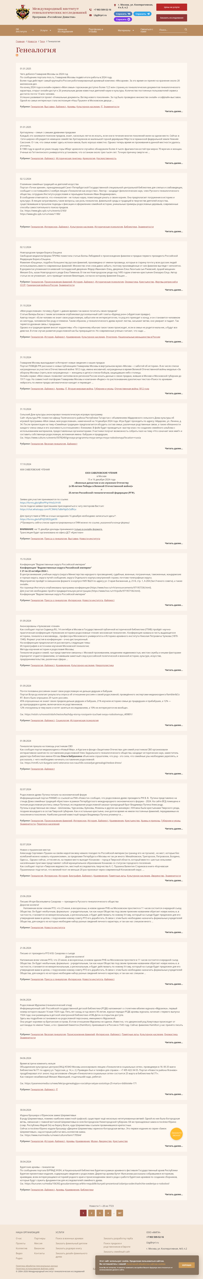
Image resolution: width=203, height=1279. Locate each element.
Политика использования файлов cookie (35, 1268)
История (78, 281)
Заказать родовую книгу (69, 1248)
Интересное (50, 226)
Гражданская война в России (42, 285)
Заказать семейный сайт (117, 1251)
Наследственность (106, 158)
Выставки (49, 106)
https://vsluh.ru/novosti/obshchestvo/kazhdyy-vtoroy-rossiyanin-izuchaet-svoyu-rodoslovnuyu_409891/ (79, 714)
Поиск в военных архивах (69, 1238)
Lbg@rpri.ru (100, 15)
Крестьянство (146, 281)
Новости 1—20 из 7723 (101, 1205)
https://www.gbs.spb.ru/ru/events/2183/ (46, 210)
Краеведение (73, 336)
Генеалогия (37, 106)
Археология (89, 158)
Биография (75, 875)
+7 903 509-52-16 (102, 10)
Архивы (71, 106)
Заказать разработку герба (118, 1238)
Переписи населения (48, 823)
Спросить (121, 13)
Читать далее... (174, 111)
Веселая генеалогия (55, 443)
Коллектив (21, 1248)
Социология (62, 720)
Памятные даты (117, 875)
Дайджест (61, 106)
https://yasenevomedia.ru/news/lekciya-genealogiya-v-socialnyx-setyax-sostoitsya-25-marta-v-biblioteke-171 (81, 1083)
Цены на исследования (65, 30)
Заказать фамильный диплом (71, 1243)
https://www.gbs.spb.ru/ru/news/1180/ (40, 214)
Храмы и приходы (150, 820)
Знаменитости (111, 106)
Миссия (38, 1243)
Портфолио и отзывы (96, 30)
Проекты (20, 1243)
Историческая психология (108, 226)
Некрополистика (105, 665)
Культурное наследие (88, 106)
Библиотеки (130, 226)
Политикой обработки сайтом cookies (145, 1264)
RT (21, 697)
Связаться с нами (147, 30)
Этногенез (111, 336)
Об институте (21, 30)
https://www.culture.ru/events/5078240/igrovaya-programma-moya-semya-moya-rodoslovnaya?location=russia (83, 437)
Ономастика (131, 281)
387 (119, 1213)
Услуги (44, 30)
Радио (19, 1258)
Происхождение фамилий (58, 281)
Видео (19, 1253)
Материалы (124, 30)
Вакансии (39, 1248)
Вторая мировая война (80, 388)
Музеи (94, 1141)
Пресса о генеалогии (55, 538)
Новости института (89, 538)
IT (102, 106)
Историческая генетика (68, 158)
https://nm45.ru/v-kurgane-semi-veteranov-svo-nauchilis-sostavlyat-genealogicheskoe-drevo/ (73, 762)
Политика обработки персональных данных (37, 1266)
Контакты (39, 1253)
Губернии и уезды (103, 388)
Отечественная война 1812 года (131, 388)
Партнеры (39, 1238)
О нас (19, 1238)
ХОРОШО (186, 1265)
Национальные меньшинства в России (139, 336)
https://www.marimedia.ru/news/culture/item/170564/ (53, 1135)
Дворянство (157, 875)
